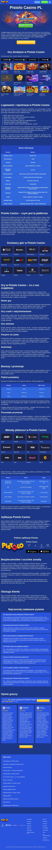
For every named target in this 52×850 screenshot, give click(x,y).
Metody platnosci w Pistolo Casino (11, 783)
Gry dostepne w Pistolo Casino (11, 761)
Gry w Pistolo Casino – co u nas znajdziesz (14, 777)
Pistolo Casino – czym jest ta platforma (13, 770)
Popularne (5, 59)
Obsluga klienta (7, 795)
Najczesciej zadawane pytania (10, 799)
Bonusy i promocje (7, 780)
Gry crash (31, 59)
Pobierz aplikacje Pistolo (9, 789)
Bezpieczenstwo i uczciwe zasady (11, 792)
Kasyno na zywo (19, 59)
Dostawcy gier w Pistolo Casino (11, 773)
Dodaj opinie (43, 700)
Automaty (44, 59)
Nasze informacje (7, 767)
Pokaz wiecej (26, 746)
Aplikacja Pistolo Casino (9, 786)
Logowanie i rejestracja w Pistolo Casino (13, 764)
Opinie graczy (6, 802)
